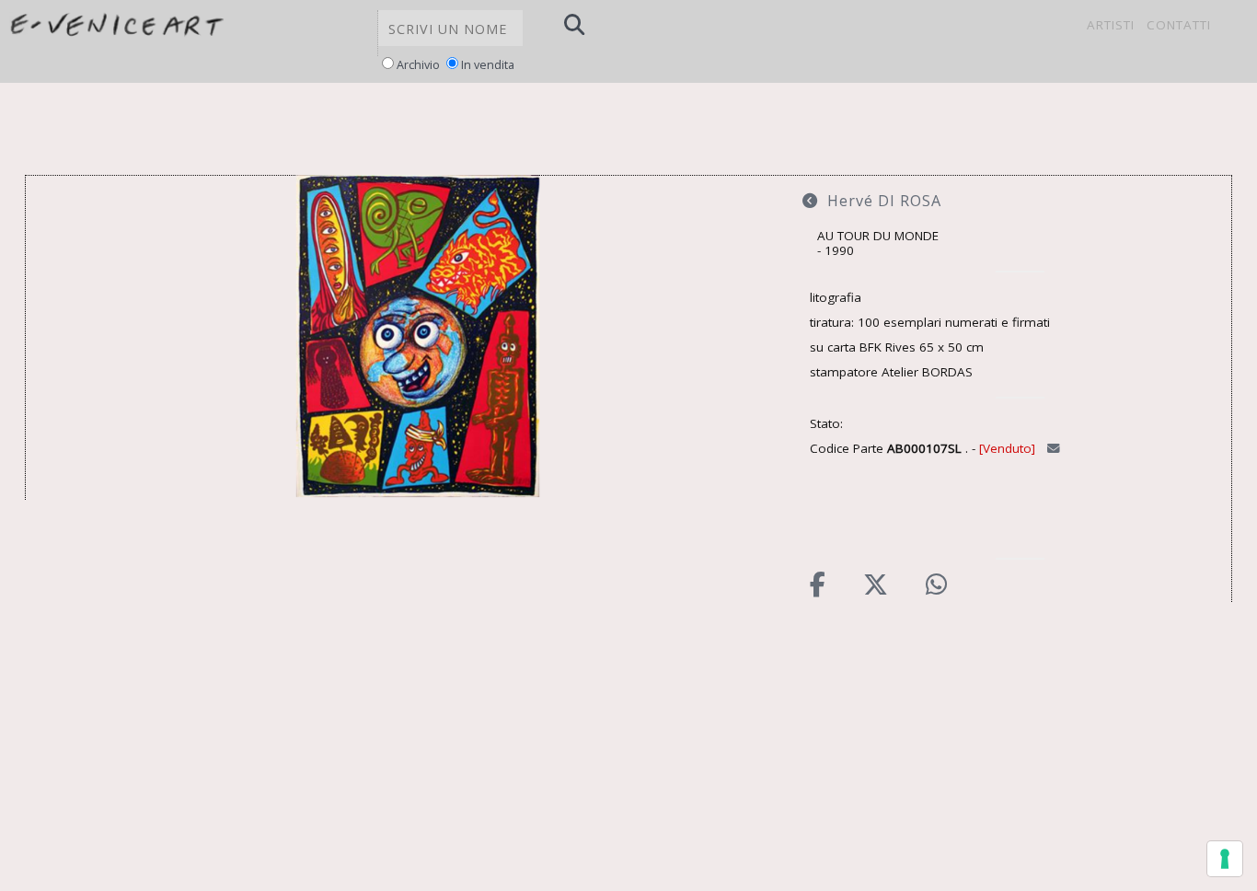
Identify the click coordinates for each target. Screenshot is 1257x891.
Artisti (1111, 25)
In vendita (487, 65)
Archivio (418, 65)
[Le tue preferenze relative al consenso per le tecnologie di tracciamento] (1224, 858)
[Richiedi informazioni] (1055, 448)
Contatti (1179, 25)
